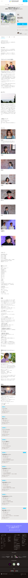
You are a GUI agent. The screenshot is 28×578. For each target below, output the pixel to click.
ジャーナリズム (2, 548)
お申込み (15, 536)
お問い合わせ (23, 540)
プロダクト (5, 541)
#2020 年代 (23, 538)
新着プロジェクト (9, 539)
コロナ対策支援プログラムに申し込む (17, 549)
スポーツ (5, 545)
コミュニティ (2, 541)
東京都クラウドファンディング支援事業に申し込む (17, 547)
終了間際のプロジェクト (9, 541)
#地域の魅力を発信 (7, 26)
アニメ (2, 540)
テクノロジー (5, 544)
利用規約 (23, 542)
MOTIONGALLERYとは (24, 537)
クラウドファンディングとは (17, 537)
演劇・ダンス (2, 543)
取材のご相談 (23, 541)
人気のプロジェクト (9, 537)
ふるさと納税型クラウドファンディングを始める (17, 545)
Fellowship (15, 542)
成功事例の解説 (16, 540)
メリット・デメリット (16, 541)
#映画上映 (2, 26)
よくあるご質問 (24, 539)
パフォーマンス (2, 545)
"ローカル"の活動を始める (17, 543)
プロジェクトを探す (7, 4)
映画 (15, 10)
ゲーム (4, 540)
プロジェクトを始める (21, 4)
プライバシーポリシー (24, 544)
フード (4, 546)
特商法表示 (23, 545)
